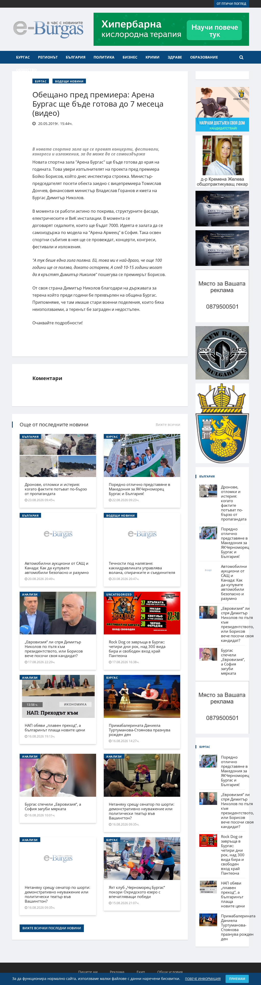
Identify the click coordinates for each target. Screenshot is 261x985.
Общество (26, 69)
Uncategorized (119, 594)
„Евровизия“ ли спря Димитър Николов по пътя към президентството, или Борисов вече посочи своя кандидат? (54, 648)
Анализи (30, 594)
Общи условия (170, 971)
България (75, 57)
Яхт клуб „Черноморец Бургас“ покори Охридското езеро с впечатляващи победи (137, 892)
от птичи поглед (231, 4)
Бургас (23, 57)
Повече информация (203, 979)
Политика (104, 57)
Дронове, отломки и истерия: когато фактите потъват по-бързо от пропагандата (56, 489)
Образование (204, 57)
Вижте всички (168, 424)
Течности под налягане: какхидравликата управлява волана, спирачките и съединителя (142, 568)
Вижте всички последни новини (51, 928)
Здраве (175, 57)
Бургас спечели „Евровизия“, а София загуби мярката (53, 806)
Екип (141, 971)
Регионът (48, 57)
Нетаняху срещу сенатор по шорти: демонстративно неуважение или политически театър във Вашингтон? (141, 811)
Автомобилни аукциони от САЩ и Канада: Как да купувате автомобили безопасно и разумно (57, 568)
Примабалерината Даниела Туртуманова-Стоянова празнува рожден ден (139, 730)
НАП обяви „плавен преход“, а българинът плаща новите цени (55, 727)
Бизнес (130, 57)
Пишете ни (88, 971)
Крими (153, 57)
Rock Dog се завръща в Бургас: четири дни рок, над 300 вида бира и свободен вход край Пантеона (137, 648)
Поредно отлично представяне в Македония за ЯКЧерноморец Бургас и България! (139, 489)
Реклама (117, 971)
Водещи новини (69, 81)
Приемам (237, 979)
